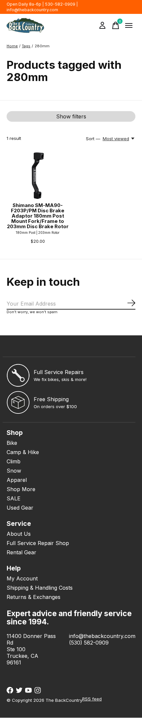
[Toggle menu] (128, 25)
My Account (22, 578)
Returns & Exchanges (33, 597)
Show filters (71, 116)
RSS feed (92, 698)
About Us (19, 533)
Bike (12, 443)
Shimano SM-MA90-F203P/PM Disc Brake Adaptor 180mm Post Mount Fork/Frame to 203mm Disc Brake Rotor (38, 216)
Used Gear (20, 507)
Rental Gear (21, 552)
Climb (13, 461)
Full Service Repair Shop (38, 543)
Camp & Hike (23, 452)
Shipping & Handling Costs (40, 587)
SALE (13, 498)
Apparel (17, 480)
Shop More (21, 489)
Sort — (93, 138)
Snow (14, 470)
